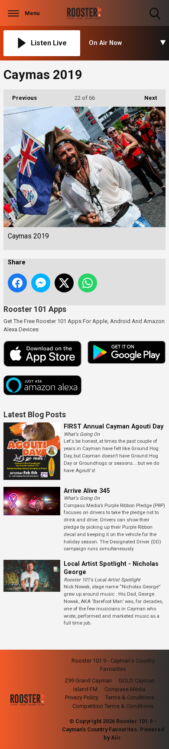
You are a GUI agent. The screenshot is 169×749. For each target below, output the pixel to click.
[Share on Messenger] (40, 282)
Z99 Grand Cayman (88, 680)
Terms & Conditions (129, 697)
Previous (20, 98)
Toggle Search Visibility (155, 20)
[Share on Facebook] (17, 282)
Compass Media (125, 689)
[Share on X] (64, 282)
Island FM (85, 689)
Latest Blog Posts (34, 414)
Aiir (115, 737)
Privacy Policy (81, 697)
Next (146, 98)
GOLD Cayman (137, 680)
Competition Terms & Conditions (112, 706)
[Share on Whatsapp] (87, 282)
